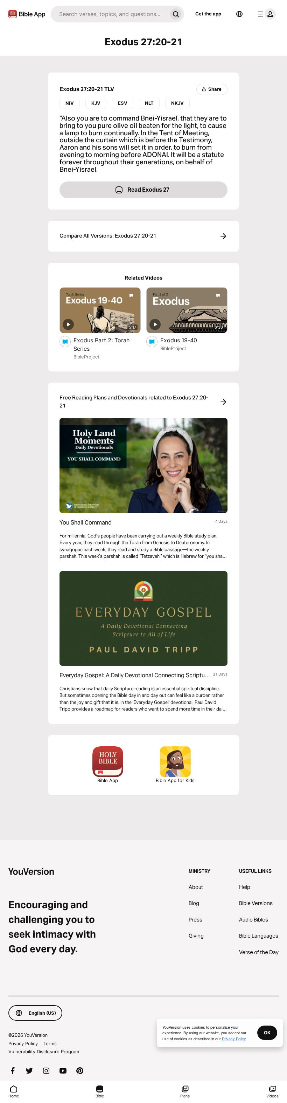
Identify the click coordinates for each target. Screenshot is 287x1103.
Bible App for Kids (175, 780)
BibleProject (86, 356)
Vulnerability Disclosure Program (43, 1051)
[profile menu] (265, 14)
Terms (50, 1043)
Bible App (107, 780)
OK (267, 1032)
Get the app (208, 13)
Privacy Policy (23, 1043)
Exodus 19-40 (186, 340)
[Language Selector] (239, 14)
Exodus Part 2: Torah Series (102, 344)
